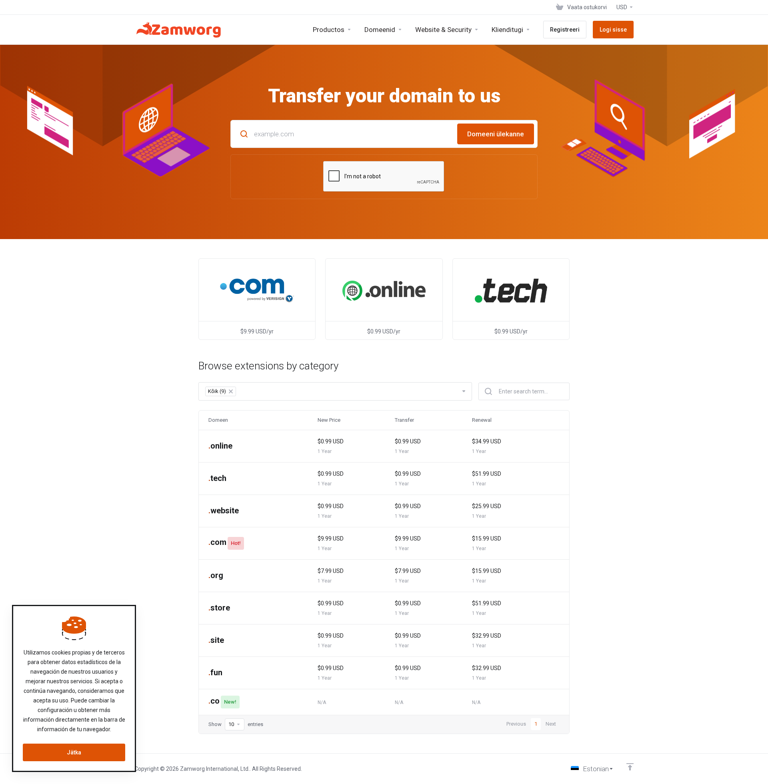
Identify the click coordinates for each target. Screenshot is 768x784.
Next (551, 724)
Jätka (74, 752)
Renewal (482, 420)
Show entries (235, 724)
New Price (329, 420)
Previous (516, 724)
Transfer (404, 420)
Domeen (218, 420)
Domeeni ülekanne (495, 134)
